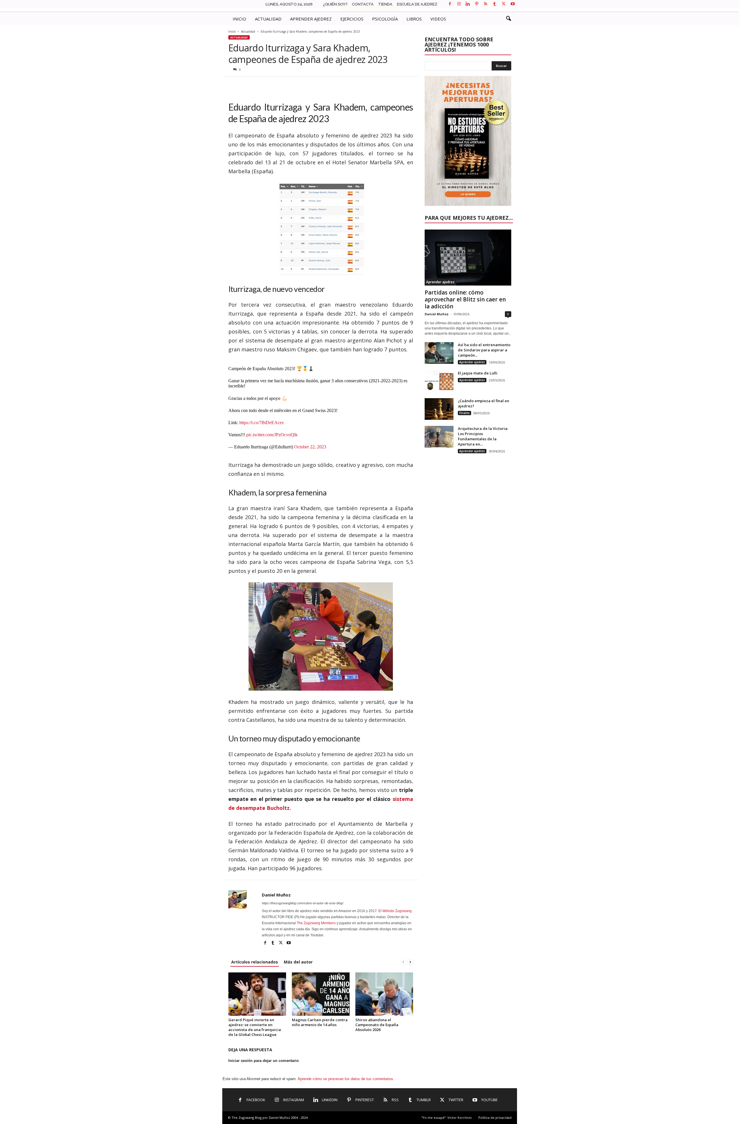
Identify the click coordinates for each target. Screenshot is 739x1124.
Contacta (363, 4)
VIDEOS (438, 19)
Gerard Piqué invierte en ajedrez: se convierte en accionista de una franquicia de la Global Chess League (254, 1027)
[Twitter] (503, 4)
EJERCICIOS (351, 19)
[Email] (274, 85)
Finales (464, 413)
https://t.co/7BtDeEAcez (261, 422)
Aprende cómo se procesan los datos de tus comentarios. (346, 1079)
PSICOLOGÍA (385, 19)
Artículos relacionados (254, 962)
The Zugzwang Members (316, 923)
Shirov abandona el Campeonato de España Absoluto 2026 (376, 1024)
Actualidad (248, 31)
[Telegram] (287, 85)
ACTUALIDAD (268, 19)
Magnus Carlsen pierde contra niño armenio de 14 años (320, 1022)
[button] (508, 18)
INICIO (239, 19)
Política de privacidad (495, 1117)
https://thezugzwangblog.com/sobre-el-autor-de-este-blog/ (302, 903)
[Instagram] (459, 4)
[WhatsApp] (260, 85)
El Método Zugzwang (395, 911)
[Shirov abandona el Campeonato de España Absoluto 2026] (384, 994)
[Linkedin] (467, 4)
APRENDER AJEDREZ (311, 19)
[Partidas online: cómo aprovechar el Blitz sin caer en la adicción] (468, 258)
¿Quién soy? (335, 4)
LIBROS (414, 19)
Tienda (385, 4)
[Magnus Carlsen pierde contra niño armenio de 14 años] (321, 994)
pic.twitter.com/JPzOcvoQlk (272, 434)
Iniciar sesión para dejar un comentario (263, 1060)
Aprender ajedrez (440, 281)
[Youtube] (512, 4)
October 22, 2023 (310, 446)
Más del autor (298, 962)
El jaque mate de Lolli (477, 373)
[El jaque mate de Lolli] (439, 381)
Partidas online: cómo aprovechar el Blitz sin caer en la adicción (465, 299)
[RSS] (485, 4)
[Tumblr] (494, 4)
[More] (301, 85)
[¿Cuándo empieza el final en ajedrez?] (439, 409)
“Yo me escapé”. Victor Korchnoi (446, 1117)
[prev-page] (403, 962)
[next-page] (410, 962)
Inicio (232, 31)
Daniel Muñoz (276, 895)
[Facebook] (450, 4)
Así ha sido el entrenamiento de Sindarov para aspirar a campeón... (484, 350)
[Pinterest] (476, 4)
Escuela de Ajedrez (417, 4)
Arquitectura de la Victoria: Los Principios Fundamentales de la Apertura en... (483, 436)
